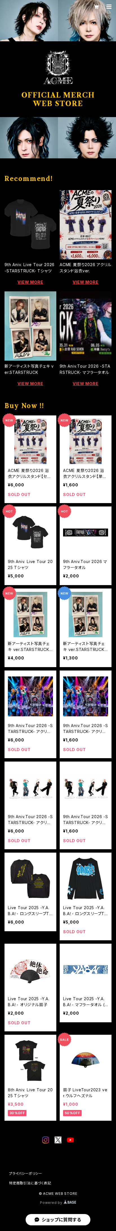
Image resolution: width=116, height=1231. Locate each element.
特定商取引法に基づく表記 (30, 1183)
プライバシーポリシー (25, 1173)
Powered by (52, 1202)
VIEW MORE (30, 282)
